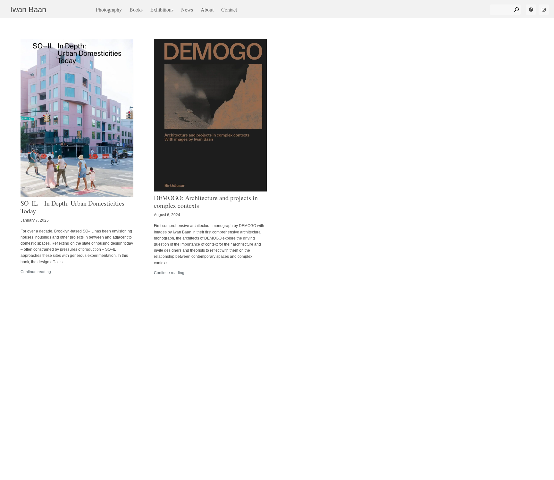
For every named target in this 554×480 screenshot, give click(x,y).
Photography (109, 9)
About (207, 9)
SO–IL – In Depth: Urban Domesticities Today (72, 207)
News (187, 9)
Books (136, 9)
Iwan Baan (28, 9)
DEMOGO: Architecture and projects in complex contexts (206, 201)
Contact (229, 9)
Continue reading (36, 272)
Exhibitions (161, 9)
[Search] (516, 9)
